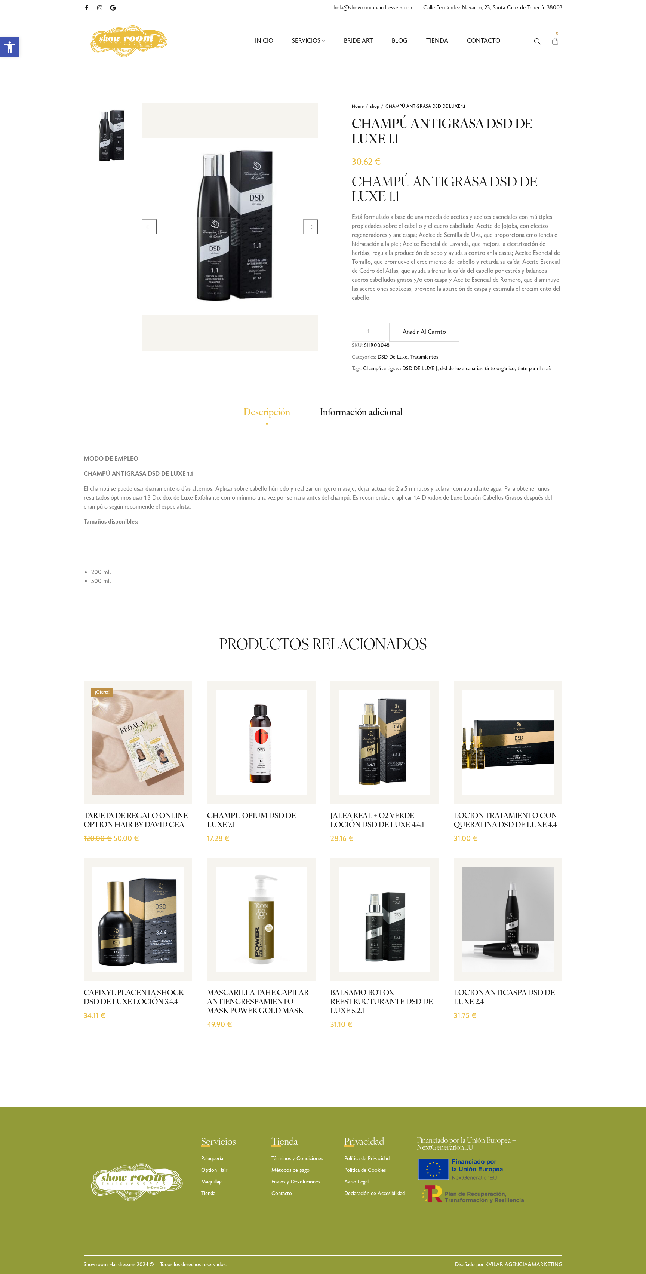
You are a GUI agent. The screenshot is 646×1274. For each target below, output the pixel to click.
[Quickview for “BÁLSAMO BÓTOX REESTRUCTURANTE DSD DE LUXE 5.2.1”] (424, 950)
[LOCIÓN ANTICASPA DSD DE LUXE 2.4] (508, 919)
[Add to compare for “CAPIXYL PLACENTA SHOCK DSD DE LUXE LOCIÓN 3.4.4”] (178, 920)
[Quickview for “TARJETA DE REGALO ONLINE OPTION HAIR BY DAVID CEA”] (178, 773)
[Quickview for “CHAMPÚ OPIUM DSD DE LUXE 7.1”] (301, 773)
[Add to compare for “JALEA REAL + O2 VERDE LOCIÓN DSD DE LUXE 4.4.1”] (424, 743)
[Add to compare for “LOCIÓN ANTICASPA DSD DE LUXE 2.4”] (548, 920)
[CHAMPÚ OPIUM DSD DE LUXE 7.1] (261, 742)
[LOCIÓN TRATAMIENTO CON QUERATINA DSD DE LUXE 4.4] (508, 742)
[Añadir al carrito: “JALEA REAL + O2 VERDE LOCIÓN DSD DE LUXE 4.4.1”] (424, 788)
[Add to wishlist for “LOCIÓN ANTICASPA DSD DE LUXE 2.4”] (548, 935)
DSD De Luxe (392, 357)
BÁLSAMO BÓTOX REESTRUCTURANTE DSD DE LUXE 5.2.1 (381, 1002)
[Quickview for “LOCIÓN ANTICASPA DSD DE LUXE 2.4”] (548, 950)
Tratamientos (424, 357)
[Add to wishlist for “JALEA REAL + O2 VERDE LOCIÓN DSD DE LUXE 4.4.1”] (424, 758)
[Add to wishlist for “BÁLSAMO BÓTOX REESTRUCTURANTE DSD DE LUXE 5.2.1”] (424, 935)
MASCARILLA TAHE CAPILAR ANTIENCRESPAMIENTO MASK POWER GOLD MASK (258, 1002)
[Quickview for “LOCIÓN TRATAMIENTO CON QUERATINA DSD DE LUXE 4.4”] (548, 773)
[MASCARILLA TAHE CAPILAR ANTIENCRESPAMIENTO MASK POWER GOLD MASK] (261, 919)
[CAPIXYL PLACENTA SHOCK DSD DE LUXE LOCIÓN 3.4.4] (138, 919)
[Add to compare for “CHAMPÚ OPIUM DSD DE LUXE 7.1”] (301, 743)
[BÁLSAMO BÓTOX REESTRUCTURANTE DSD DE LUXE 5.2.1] (384, 919)
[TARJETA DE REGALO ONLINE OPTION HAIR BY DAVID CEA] (138, 742)
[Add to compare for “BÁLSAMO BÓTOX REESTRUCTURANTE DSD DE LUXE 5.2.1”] (424, 920)
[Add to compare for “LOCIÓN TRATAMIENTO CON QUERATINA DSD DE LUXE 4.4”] (548, 743)
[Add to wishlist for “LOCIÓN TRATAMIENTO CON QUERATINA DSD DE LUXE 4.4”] (548, 758)
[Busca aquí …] (537, 41)
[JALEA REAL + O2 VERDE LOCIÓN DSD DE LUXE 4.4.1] (384, 742)
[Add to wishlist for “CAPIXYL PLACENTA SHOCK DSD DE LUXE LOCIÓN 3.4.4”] (178, 935)
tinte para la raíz (534, 368)
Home (358, 107)
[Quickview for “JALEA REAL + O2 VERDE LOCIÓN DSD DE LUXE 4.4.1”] (424, 773)
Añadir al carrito (424, 332)
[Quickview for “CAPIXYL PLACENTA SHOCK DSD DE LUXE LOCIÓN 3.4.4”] (178, 950)
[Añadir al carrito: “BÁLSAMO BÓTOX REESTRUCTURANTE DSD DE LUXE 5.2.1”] (424, 965)
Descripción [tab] (267, 412)
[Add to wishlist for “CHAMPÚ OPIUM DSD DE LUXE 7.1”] (301, 758)
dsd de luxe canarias (461, 368)
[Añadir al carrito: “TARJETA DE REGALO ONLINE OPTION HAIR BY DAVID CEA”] (178, 788)
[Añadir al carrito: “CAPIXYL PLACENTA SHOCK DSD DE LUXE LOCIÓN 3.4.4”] (178, 965)
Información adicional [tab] (361, 412)
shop (374, 107)
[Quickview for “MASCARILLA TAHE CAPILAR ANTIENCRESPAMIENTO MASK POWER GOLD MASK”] (301, 950)
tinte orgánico (500, 368)
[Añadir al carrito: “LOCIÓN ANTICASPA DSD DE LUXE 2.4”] (548, 965)
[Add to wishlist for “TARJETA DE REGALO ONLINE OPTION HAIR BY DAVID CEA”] (178, 758)
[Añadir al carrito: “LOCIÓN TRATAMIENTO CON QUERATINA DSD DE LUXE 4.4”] (548, 788)
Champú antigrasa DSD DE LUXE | (400, 368)
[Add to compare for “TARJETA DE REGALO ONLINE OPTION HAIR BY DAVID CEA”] (178, 743)
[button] (9, 47)
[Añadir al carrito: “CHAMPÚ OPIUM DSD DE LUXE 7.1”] (301, 788)
